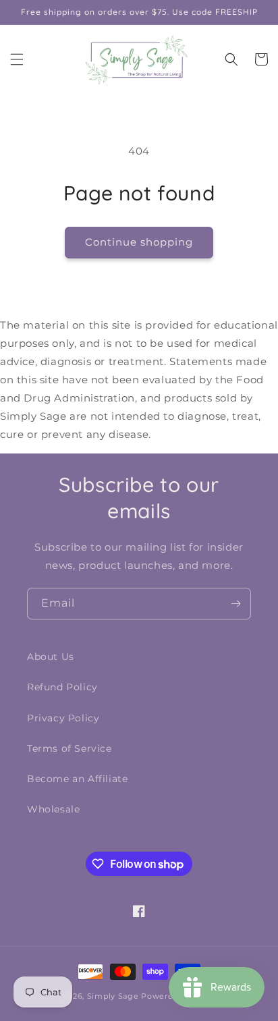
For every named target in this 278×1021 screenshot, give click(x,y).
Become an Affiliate (77, 779)
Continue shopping (139, 242)
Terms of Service (69, 748)
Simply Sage (113, 996)
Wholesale (53, 809)
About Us (50, 657)
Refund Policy (62, 687)
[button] (17, 59)
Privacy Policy (63, 718)
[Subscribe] (235, 603)
